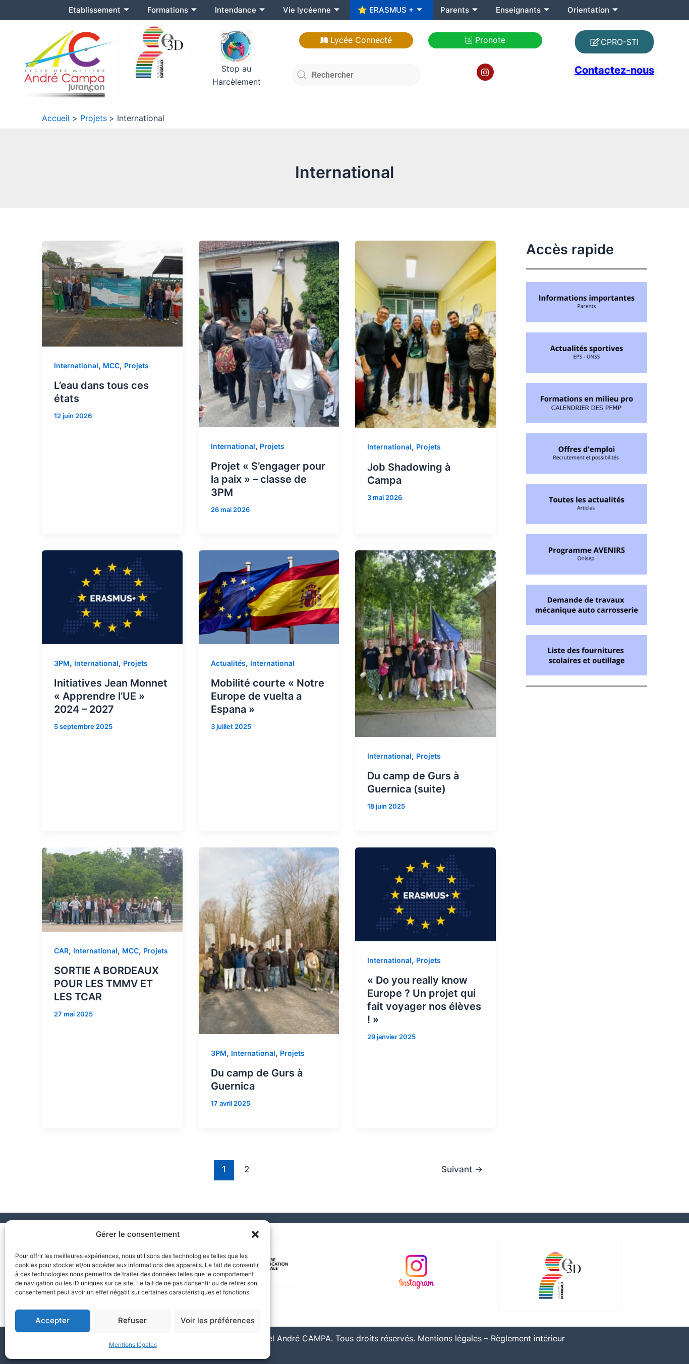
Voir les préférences (218, 1320)
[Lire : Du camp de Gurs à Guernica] (269, 940)
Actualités (228, 663)
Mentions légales (133, 1344)
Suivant (462, 1169)
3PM (62, 663)
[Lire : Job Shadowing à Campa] (425, 333)
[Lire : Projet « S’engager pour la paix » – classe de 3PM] (269, 333)
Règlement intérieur (528, 1338)
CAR (61, 950)
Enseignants (518, 10)
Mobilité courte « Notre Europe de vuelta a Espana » (267, 696)
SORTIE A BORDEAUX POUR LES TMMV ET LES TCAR (106, 983)
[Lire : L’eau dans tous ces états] (112, 293)
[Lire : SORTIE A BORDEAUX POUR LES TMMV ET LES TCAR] (112, 889)
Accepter (52, 1320)
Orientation (588, 10)
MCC (111, 365)
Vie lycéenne (307, 10)
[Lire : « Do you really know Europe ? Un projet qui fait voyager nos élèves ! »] (425, 893)
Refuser (132, 1320)
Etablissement (95, 10)
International (76, 365)
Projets (136, 365)
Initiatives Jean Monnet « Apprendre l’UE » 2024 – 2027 (110, 696)
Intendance (235, 10)
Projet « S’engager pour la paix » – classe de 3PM (268, 479)
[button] (255, 1234)
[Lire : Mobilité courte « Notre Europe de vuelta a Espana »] (269, 597)
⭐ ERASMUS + (386, 10)
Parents (454, 10)
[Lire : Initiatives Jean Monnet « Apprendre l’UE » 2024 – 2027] (112, 597)
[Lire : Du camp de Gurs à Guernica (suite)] (425, 643)
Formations (167, 10)
